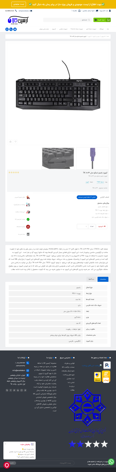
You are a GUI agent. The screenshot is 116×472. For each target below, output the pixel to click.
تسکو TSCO (100, 182)
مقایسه (75, 11)
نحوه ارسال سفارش (89, 11)
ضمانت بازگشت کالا (68, 367)
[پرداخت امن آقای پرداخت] (92, 365)
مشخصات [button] (103, 279)
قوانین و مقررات (69, 363)
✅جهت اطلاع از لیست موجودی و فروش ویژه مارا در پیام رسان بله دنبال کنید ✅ (66, 4)
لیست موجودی (18, 4)
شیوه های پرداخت (68, 374)
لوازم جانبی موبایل (44, 29)
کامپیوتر (54, 29)
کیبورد (87, 182)
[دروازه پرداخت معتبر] (97, 376)
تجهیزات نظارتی (63, 29)
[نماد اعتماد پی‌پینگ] (107, 365)
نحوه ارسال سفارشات (68, 371)
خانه (108, 29)
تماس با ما (71, 382)
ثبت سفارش (70, 378)
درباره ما (71, 386)
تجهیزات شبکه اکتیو (91, 29)
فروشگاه (101, 29)
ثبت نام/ (105, 11)
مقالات (72, 390)
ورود (101, 11)
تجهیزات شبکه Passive (77, 29)
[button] (102, 20)
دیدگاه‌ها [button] (91, 279)
